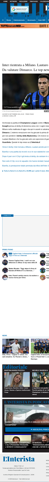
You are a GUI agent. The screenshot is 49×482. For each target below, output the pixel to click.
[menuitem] (3, 20)
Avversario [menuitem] (31, 20)
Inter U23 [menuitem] (41, 20)
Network (13, 1)
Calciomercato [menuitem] (19, 20)
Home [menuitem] (8, 20)
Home (5, 1)
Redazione (23, 1)
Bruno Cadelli (9, 116)
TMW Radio (34, 1)
